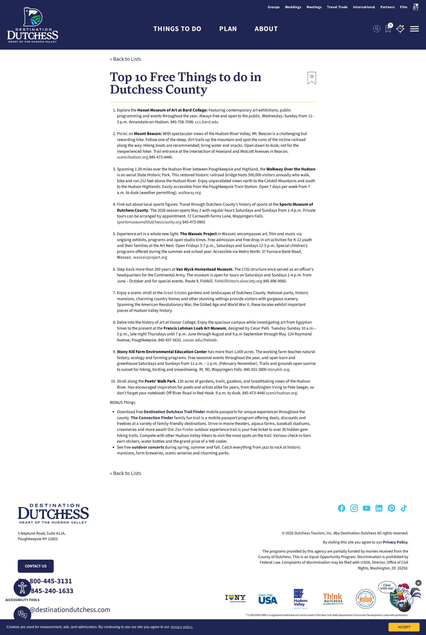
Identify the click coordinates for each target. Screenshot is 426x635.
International (364, 7)
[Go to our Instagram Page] (354, 508)
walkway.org (189, 193)
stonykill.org (278, 370)
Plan (228, 29)
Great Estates (175, 293)
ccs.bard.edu (206, 122)
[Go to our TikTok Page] (403, 508)
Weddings (293, 7)
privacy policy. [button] (182, 627)
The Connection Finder (152, 418)
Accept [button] (404, 627)
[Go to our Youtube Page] (366, 508)
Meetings (314, 7)
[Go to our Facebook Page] (341, 508)
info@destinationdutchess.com (64, 610)
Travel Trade (337, 7)
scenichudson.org (132, 157)
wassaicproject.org (150, 257)
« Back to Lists (125, 59)
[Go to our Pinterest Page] (391, 508)
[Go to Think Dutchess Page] (327, 599)
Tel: (45, 581)
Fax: (45, 591)
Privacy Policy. (395, 542)
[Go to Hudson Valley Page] (294, 599)
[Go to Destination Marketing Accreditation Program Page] (359, 599)
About (266, 29)
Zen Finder (184, 430)
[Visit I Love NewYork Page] (416, 7)
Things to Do (177, 29)
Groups (274, 7)
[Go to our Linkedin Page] (379, 508)
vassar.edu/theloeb (200, 340)
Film (404, 7)
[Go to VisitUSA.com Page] (262, 599)
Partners (388, 7)
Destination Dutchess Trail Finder (174, 412)
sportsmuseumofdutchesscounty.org (149, 222)
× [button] (418, 583)
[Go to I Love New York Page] (229, 599)
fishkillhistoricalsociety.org (238, 281)
